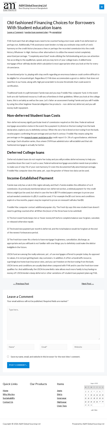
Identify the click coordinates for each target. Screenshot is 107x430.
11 (94, 395)
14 (102, 395)
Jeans (59, 390)
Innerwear (61, 398)
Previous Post (21, 283)
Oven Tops (62, 406)
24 (91, 401)
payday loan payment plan (36, 32)
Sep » (95, 410)
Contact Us (8, 402)
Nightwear (62, 402)
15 (85, 398)
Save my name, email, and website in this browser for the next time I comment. (45, 357)
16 (88, 398)
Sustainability (9, 398)
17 (91, 398)
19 (97, 398)
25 (94, 401)
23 (88, 401)
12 (97, 395)
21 (102, 398)
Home (5, 390)
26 (97, 401)
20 (100, 398)
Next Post (88, 283)
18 (94, 398)
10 (91, 395)
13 (100, 395)
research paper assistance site (38, 137)
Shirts (59, 394)
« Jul (92, 410)
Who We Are (9, 394)
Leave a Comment (15, 32)
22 (85, 401)
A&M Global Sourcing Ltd (33, 5)
